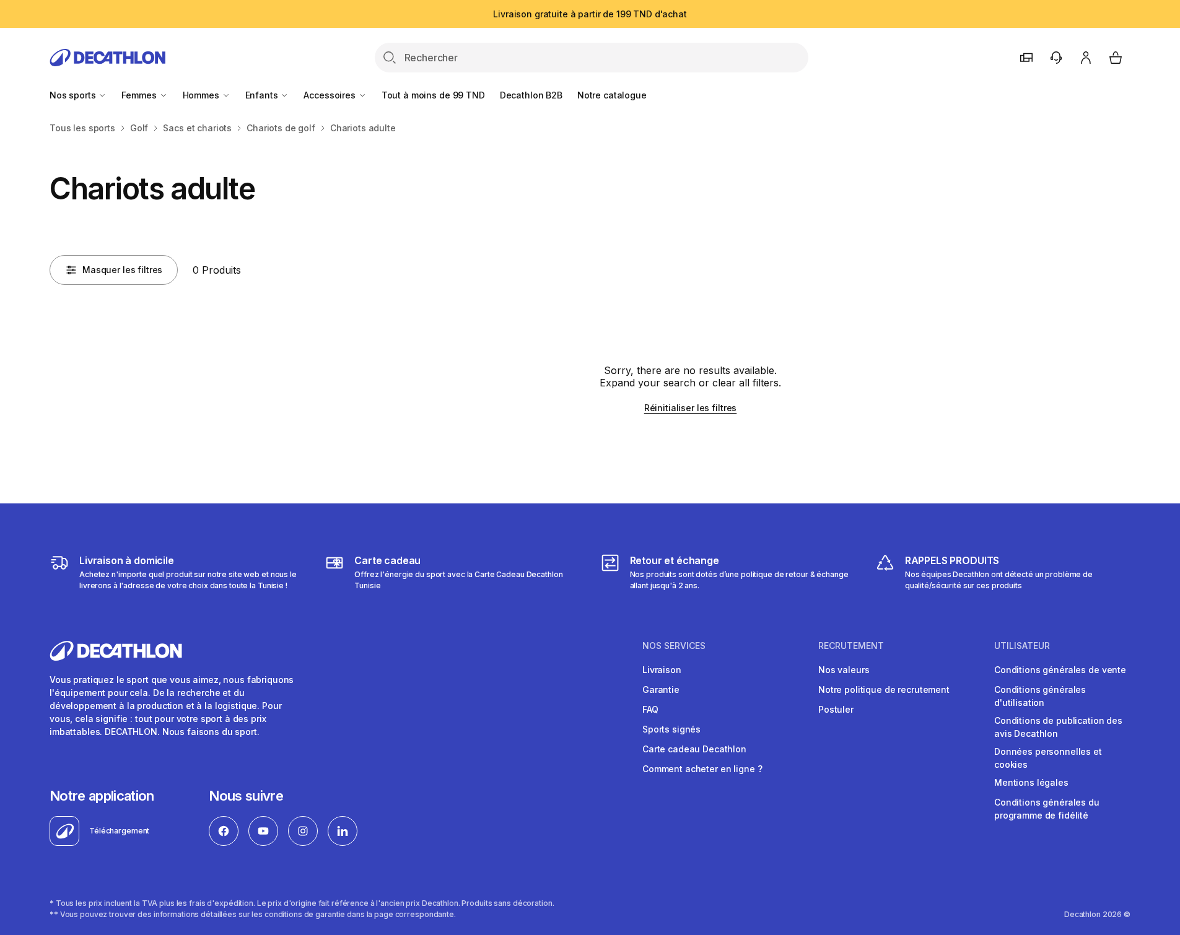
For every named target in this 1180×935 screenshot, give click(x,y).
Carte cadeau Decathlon (694, 749)
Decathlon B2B (531, 95)
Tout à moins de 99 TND (433, 95)
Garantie (661, 689)
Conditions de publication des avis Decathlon (1058, 727)
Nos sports (74, 95)
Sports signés (671, 729)
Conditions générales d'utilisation (1040, 696)
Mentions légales (1031, 782)
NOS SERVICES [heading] (674, 646)
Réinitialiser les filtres (690, 407)
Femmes (140, 95)
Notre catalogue (612, 95)
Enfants (263, 95)
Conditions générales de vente (1060, 669)
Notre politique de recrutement (884, 689)
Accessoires (330, 95)
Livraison (661, 669)
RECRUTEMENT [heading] (851, 646)
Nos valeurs (843, 669)
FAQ (650, 709)
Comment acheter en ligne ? (702, 768)
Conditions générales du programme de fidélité (1046, 808)
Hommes (202, 95)
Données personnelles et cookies (1048, 758)
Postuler (836, 709)
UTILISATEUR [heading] (1022, 646)
